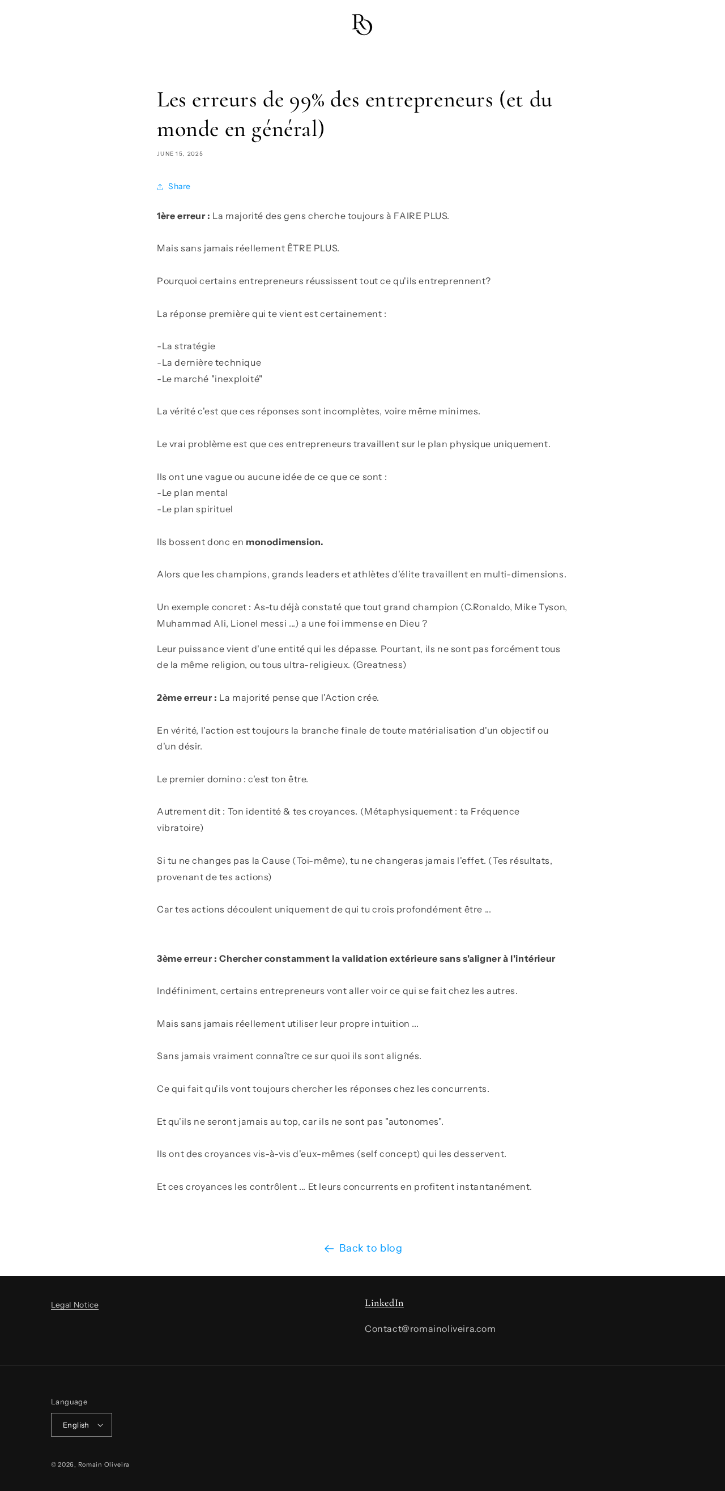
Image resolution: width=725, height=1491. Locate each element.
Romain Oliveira (104, 1464)
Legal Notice (75, 1305)
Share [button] (179, 186)
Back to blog (370, 1248)
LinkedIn (384, 1302)
